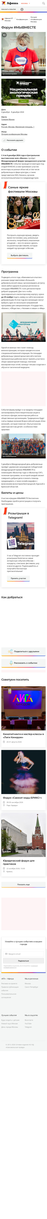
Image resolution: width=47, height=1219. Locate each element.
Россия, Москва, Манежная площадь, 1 (17, 127)
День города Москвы (9, 1027)
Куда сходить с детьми (10, 1020)
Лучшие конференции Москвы (36, 19)
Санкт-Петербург (31, 987)
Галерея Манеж (8, 119)
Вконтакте (29, 1020)
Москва (28, 983)
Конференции (22, 19)
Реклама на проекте (9, 983)
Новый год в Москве (9, 1023)
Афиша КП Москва (9, 19)
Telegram (28, 1027)
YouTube (28, 1023)
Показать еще (23, 884)
